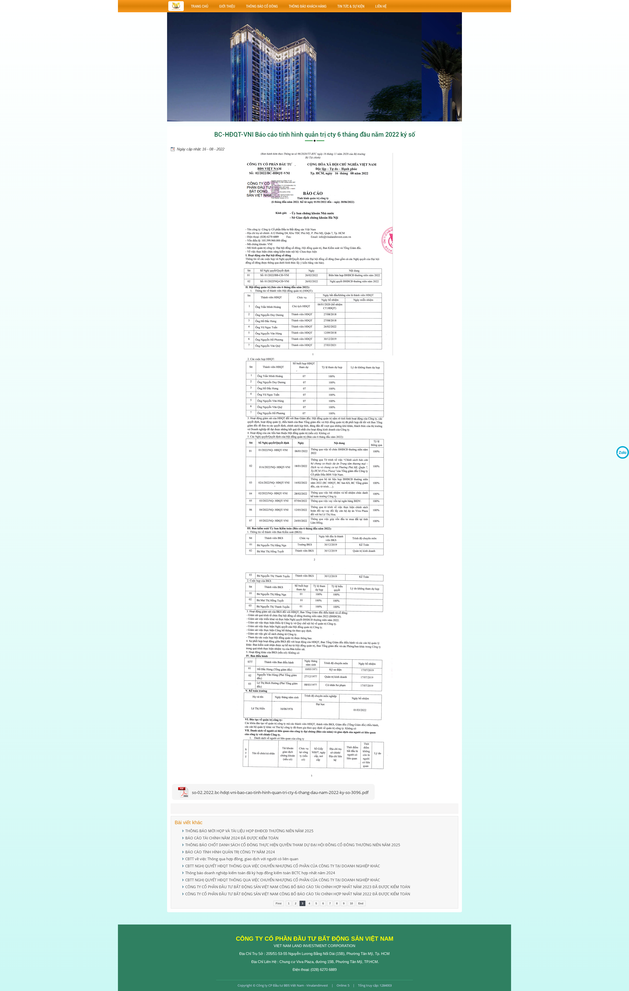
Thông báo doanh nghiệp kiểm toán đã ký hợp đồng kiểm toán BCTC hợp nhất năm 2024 (260, 872)
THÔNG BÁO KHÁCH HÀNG (308, 6)
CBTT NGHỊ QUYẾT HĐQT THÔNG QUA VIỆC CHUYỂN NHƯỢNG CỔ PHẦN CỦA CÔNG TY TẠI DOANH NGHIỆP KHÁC (282, 865)
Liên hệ (380, 6)
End (360, 903)
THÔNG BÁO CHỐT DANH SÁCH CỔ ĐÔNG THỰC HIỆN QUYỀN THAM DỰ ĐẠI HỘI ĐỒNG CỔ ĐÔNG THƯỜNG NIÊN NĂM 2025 (292, 844)
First (279, 903)
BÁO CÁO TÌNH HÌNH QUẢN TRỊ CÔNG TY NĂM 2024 (230, 851)
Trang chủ (199, 6)
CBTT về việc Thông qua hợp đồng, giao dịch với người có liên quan (241, 858)
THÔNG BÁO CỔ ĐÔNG (262, 6)
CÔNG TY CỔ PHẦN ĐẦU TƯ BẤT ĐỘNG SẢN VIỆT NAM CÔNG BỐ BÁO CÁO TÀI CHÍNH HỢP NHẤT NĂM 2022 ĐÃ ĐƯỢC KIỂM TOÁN (297, 893)
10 (351, 903)
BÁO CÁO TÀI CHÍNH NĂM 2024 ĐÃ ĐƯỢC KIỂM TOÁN (231, 837)
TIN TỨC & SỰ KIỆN (350, 6)
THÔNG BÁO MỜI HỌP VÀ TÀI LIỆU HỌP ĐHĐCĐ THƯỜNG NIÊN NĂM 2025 (249, 830)
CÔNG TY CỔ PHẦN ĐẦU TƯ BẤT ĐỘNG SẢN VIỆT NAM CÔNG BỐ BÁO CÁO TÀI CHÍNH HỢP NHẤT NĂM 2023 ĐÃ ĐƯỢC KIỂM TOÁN (297, 886)
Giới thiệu (227, 6)
